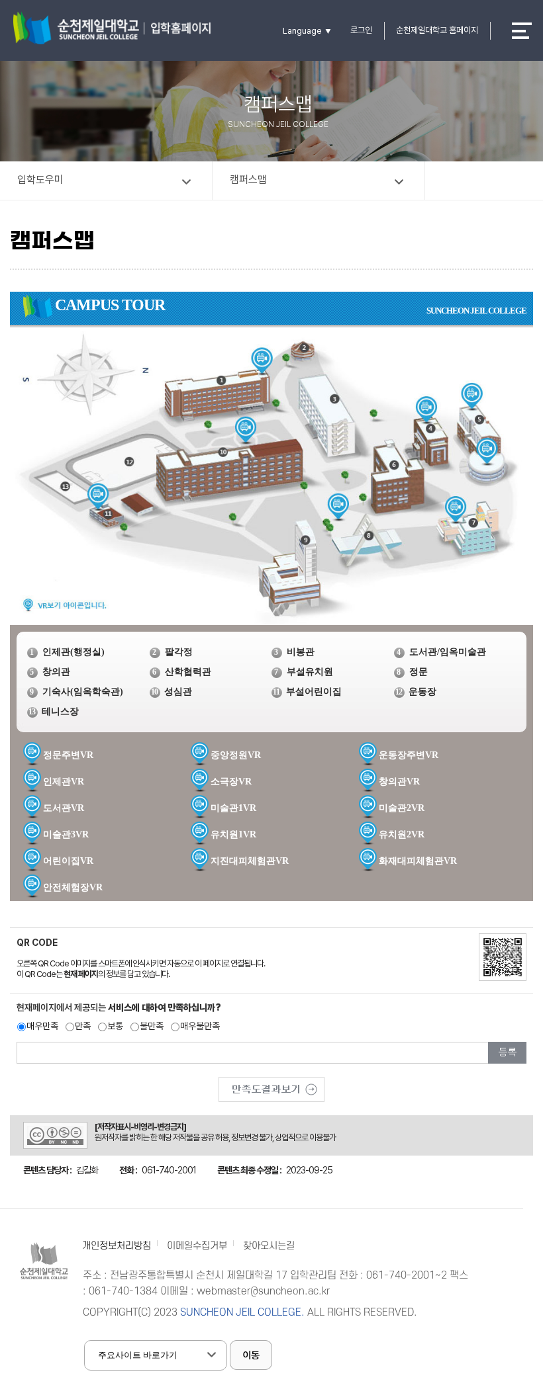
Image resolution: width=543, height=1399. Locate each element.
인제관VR (63, 781)
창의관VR (399, 781)
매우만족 (42, 1026)
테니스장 (60, 711)
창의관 (56, 672)
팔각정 (179, 652)
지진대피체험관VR (250, 861)
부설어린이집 (314, 692)
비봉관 (301, 652)
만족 (83, 1026)
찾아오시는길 (269, 1245)
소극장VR (231, 781)
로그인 (361, 30)
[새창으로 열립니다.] (271, 1085)
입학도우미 (40, 179)
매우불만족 (200, 1026)
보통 (115, 1026)
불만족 (152, 1026)
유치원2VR (401, 834)
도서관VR (63, 808)
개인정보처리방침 (116, 1245)
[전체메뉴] (522, 30)
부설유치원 (310, 672)
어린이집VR (68, 861)
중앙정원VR (236, 755)
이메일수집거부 (197, 1245)
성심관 (178, 692)
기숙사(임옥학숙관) (82, 692)
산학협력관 (188, 672)
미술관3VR (66, 834)
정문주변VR (68, 755)
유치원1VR (233, 834)
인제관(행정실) (73, 652)
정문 (418, 672)
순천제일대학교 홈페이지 (437, 30)
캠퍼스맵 (248, 179)
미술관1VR (233, 808)
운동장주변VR (408, 755)
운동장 (422, 692)
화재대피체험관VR (418, 861)
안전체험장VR (73, 887)
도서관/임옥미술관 (447, 652)
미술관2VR (401, 808)
